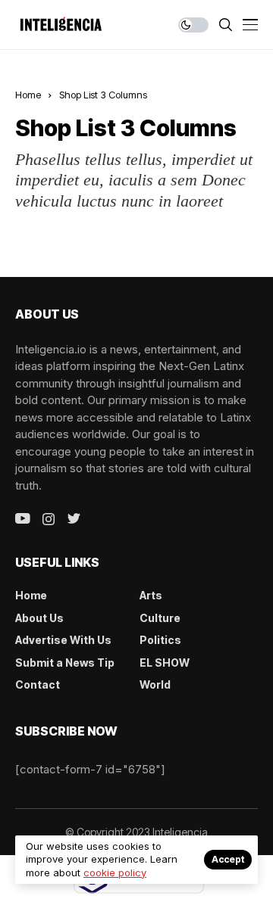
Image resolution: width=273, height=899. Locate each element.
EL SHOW (165, 662)
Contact (37, 684)
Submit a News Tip (65, 662)
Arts (151, 595)
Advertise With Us (63, 639)
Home (28, 95)
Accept (228, 859)
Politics (160, 639)
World (155, 684)
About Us (39, 617)
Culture (160, 617)
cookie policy (114, 872)
